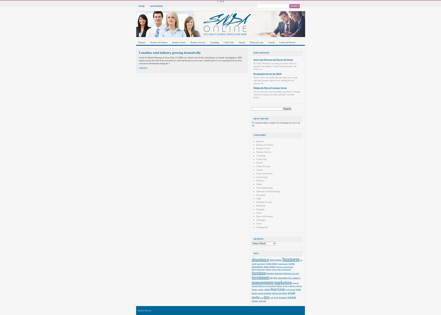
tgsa (261, 298)
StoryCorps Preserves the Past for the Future (273, 59)
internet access (291, 273)
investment (260, 277)
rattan (267, 289)
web (271, 298)
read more (143, 68)
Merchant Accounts (264, 202)
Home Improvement (264, 188)
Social (258, 213)
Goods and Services (287, 42)
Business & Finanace (159, 42)
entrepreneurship (258, 269)
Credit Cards (229, 42)
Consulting (214, 42)
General (271, 42)
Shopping (260, 209)
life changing (281, 277)
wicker (291, 297)
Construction (283, 264)
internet (279, 273)
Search (294, 6)
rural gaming (264, 293)
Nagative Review (258, 286)
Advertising (156, 6)
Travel (258, 223)
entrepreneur (288, 267)
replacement (290, 290)
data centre (270, 266)
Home (142, 6)
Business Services (198, 42)
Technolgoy (261, 220)
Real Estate (260, 206)
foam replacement (284, 269)
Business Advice (179, 42)
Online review (282, 286)
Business (142, 42)
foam (274, 269)
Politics (254, 290)
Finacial (242, 42)
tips (266, 297)
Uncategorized (262, 227)
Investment (260, 195)
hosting (270, 273)
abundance (260, 259)
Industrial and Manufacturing (268, 191)
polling (261, 290)
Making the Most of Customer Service (270, 88)
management (263, 282)
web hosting (280, 297)
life (271, 277)
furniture (259, 273)
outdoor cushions (295, 286)
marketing (283, 282)
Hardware (260, 180)
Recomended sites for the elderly (267, 74)
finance (268, 269)
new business (271, 286)
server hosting (279, 293)
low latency (294, 277)
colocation (271, 263)
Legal (258, 198)
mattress (295, 283)
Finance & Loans (257, 42)
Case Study (261, 264)
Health (259, 184)
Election (279, 267)
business (291, 259)
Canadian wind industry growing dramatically (170, 52)
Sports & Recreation (264, 216)
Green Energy (262, 177)
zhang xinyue (259, 300)
